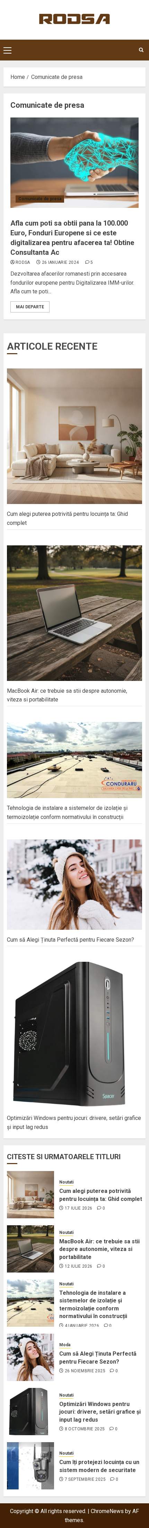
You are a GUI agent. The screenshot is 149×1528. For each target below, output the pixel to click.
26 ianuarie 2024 (60, 262)
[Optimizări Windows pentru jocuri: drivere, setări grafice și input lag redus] (30, 1411)
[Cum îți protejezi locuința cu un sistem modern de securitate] (30, 1465)
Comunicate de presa (39, 198)
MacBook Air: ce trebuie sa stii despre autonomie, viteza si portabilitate (99, 1249)
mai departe (30, 306)
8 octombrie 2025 (85, 1429)
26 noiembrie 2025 (85, 1370)
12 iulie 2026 (79, 1266)
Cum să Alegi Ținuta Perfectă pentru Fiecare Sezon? (70, 939)
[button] (7, 50)
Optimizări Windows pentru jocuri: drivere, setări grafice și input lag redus (100, 1412)
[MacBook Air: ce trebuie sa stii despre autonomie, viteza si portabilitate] (30, 1249)
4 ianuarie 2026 (82, 1325)
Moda (64, 1344)
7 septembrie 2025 (85, 1479)
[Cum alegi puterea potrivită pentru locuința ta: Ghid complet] (30, 1194)
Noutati (66, 1182)
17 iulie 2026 (79, 1208)
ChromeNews (107, 1511)
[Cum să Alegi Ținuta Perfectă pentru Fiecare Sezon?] (30, 1357)
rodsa (23, 262)
